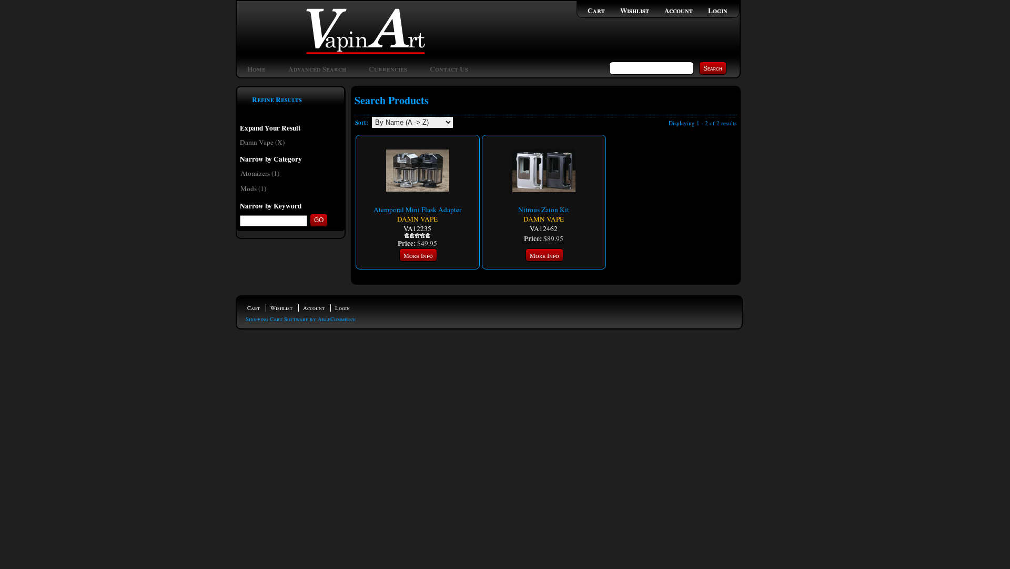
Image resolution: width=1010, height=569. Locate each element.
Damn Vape (417, 219)
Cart (596, 10)
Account (678, 10)
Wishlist (634, 10)
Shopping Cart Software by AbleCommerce (301, 319)
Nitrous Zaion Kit (543, 209)
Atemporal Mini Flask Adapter (417, 209)
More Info (418, 255)
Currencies (388, 69)
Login (718, 10)
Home (256, 69)
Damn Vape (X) (262, 142)
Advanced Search (317, 69)
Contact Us (449, 69)
